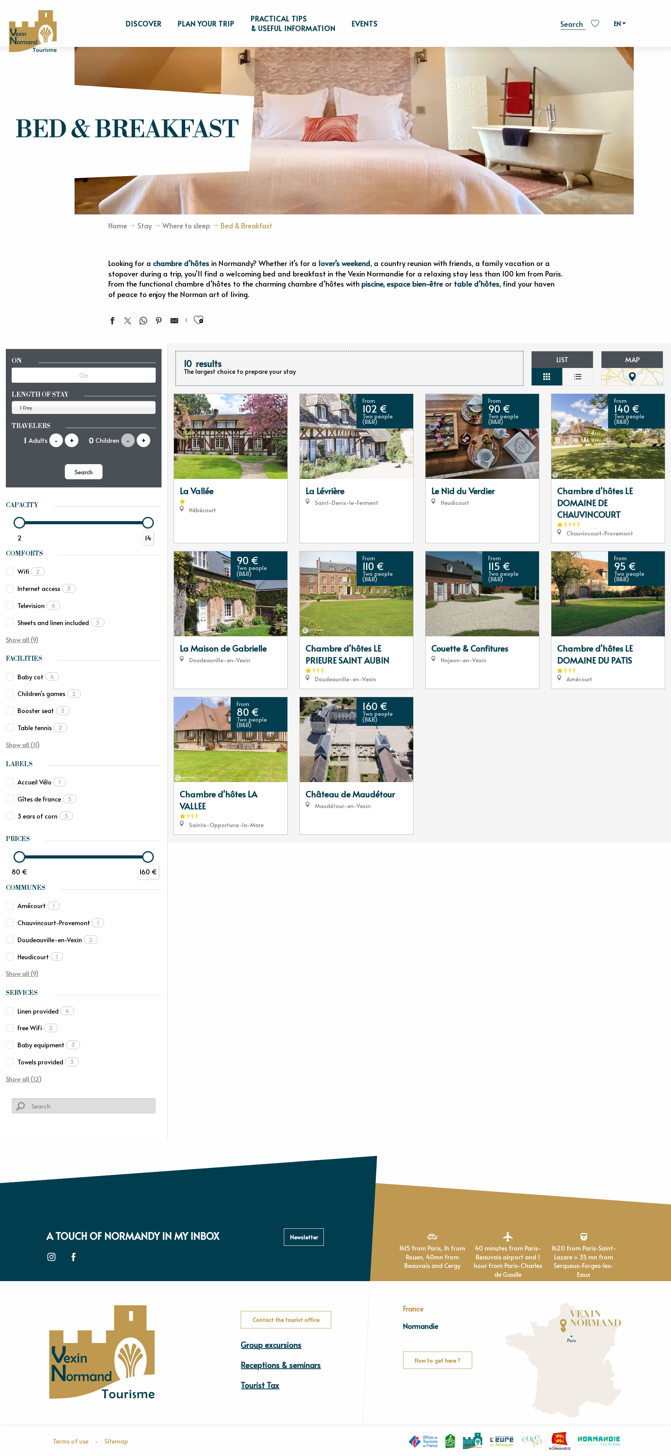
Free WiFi (34, 1027)
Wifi (28, 571)
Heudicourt (37, 956)
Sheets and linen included (58, 622)
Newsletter (304, 1237)
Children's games (46, 693)
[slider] (19, 523)
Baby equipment (46, 1044)
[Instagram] (51, 1257)
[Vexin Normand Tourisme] (32, 31)
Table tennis (39, 727)
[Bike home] (450, 1441)
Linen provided (43, 1011)
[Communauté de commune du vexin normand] (472, 1441)
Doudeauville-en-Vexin (54, 939)
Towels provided (45, 1061)
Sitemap (116, 1441)
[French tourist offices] (423, 1441)
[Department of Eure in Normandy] (502, 1441)
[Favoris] (596, 23)
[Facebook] (74, 1257)
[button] (573, 22)
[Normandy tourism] (599, 1441)
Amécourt (36, 905)
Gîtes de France (44, 798)
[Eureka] (532, 1441)
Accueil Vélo (39, 781)
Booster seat (40, 710)
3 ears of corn (42, 816)
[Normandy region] (560, 1441)
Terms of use (71, 1441)
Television (36, 605)
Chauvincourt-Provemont (58, 922)
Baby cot (35, 676)
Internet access (44, 588)
